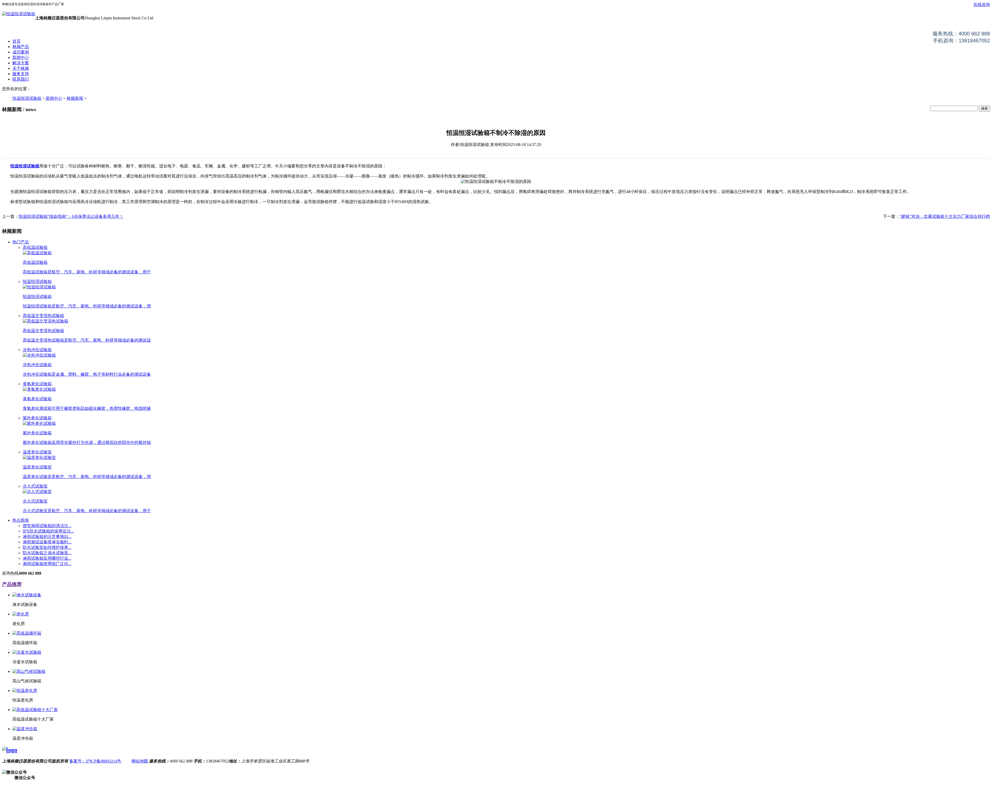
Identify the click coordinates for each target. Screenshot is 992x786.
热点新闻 (20, 520)
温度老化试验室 (37, 452)
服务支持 (20, 74)
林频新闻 (75, 98)
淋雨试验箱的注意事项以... (47, 536)
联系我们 (20, 79)
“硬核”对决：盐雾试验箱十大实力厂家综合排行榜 (945, 216)
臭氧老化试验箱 (37, 384)
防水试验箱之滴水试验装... (47, 553)
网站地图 (139, 761)
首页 (16, 41)
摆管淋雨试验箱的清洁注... (47, 525)
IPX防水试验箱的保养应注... (48, 531)
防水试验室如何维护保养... (47, 547)
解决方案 (20, 63)
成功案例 (20, 52)
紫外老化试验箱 (37, 418)
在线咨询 (981, 4)
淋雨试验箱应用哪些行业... (47, 558)
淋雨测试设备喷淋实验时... (47, 542)
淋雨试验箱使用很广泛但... (47, 563)
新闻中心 (20, 57)
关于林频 (20, 68)
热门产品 (20, 242)
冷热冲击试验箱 (37, 350)
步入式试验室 (35, 486)
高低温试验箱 (35, 247)
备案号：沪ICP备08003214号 (95, 761)
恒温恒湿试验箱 (26, 98)
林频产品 (20, 46)
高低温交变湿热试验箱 (43, 315)
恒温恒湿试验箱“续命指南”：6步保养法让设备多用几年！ (71, 216)
